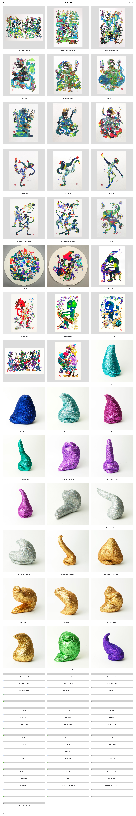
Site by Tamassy (130, 813)
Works (126, 3)
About (122, 3)
